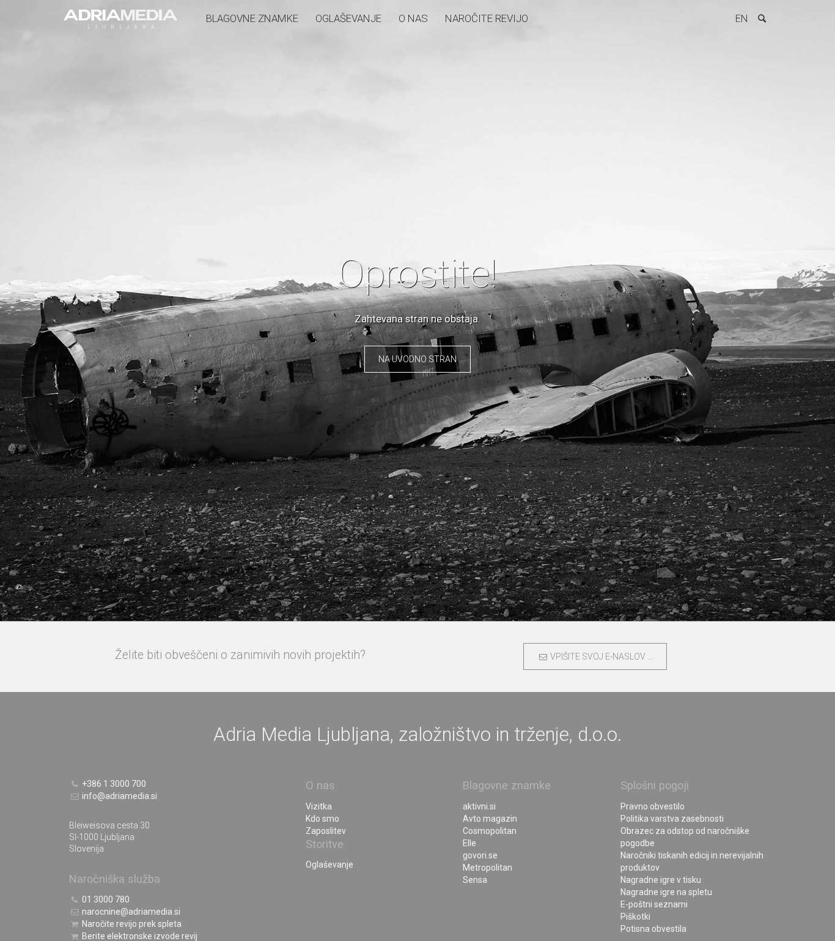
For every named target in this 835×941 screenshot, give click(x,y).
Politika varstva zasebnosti (672, 819)
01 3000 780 (105, 899)
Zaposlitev (326, 831)
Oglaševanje (348, 18)
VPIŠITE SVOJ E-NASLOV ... (600, 656)
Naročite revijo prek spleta (131, 924)
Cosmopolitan (490, 831)
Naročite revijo (486, 18)
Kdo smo (322, 819)
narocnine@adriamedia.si (130, 912)
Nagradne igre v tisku (660, 880)
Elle (469, 843)
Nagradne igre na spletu (666, 892)
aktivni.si (479, 806)
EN (741, 18)
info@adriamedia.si (118, 796)
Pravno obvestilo (652, 806)
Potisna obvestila (653, 929)
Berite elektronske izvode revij (138, 936)
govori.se (480, 855)
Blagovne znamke (252, 18)
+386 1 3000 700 (113, 784)
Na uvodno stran (417, 359)
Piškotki (635, 916)
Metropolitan (487, 867)
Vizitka (319, 806)
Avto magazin (490, 819)
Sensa (475, 880)
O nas (413, 18)
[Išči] (761, 18)
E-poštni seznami (654, 904)
